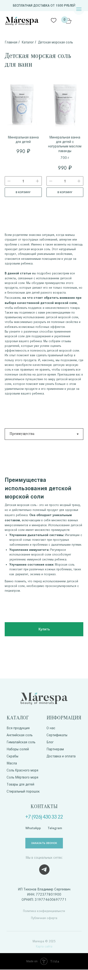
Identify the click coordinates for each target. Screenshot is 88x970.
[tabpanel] (44, 527)
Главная (11, 42)
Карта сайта (44, 946)
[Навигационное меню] (78, 9)
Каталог (28, 42)
